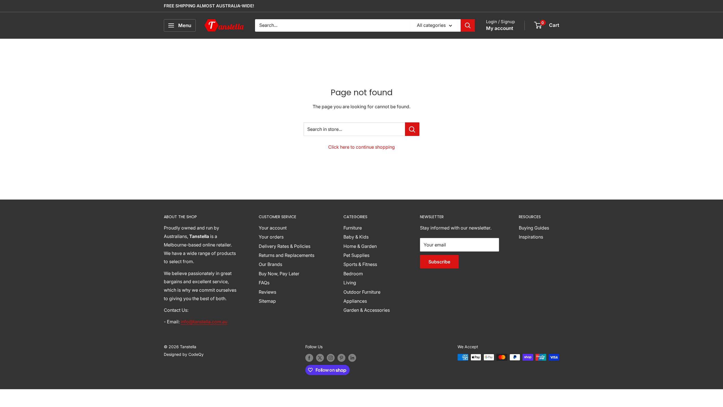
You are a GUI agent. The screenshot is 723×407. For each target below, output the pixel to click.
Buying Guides (534, 228)
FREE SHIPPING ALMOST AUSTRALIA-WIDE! (209, 5)
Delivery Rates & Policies (284, 246)
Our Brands (270, 264)
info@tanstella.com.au (204, 321)
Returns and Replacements (286, 255)
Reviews (267, 292)
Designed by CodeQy (184, 354)
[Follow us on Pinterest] (341, 358)
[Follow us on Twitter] (320, 358)
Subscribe (439, 262)
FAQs (264, 282)
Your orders (271, 237)
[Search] (468, 25)
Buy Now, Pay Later (279, 273)
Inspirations (531, 237)
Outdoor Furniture (361, 292)
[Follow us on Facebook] (309, 358)
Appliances (355, 301)
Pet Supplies (356, 255)
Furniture (352, 228)
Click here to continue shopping (361, 147)
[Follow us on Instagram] (331, 358)
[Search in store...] (412, 129)
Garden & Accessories (366, 310)
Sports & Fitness (360, 264)
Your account (273, 228)
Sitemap (267, 301)
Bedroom (353, 273)
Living (349, 282)
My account (499, 28)
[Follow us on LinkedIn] (352, 358)
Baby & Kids (356, 237)
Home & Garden (360, 246)
